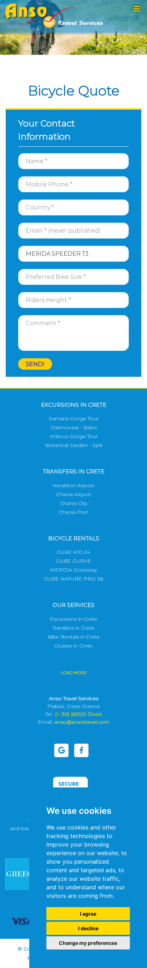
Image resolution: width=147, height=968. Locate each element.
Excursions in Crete (73, 619)
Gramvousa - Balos (73, 427)
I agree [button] (88, 914)
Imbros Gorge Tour (74, 436)
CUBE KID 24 (73, 552)
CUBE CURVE (73, 561)
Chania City (73, 503)
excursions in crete (73, 404)
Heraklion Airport (73, 485)
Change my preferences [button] (88, 943)
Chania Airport (73, 494)
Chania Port (73, 512)
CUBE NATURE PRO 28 (73, 579)
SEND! (35, 364)
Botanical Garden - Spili (73, 445)
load (74, 672)
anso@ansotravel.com (82, 722)
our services (73, 605)
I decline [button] (88, 928)
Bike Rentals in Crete (74, 637)
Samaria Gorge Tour (73, 418)
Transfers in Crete (73, 628)
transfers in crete (73, 471)
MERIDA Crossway (73, 570)
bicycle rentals (73, 538)
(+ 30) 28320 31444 (78, 714)
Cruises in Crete (73, 645)
